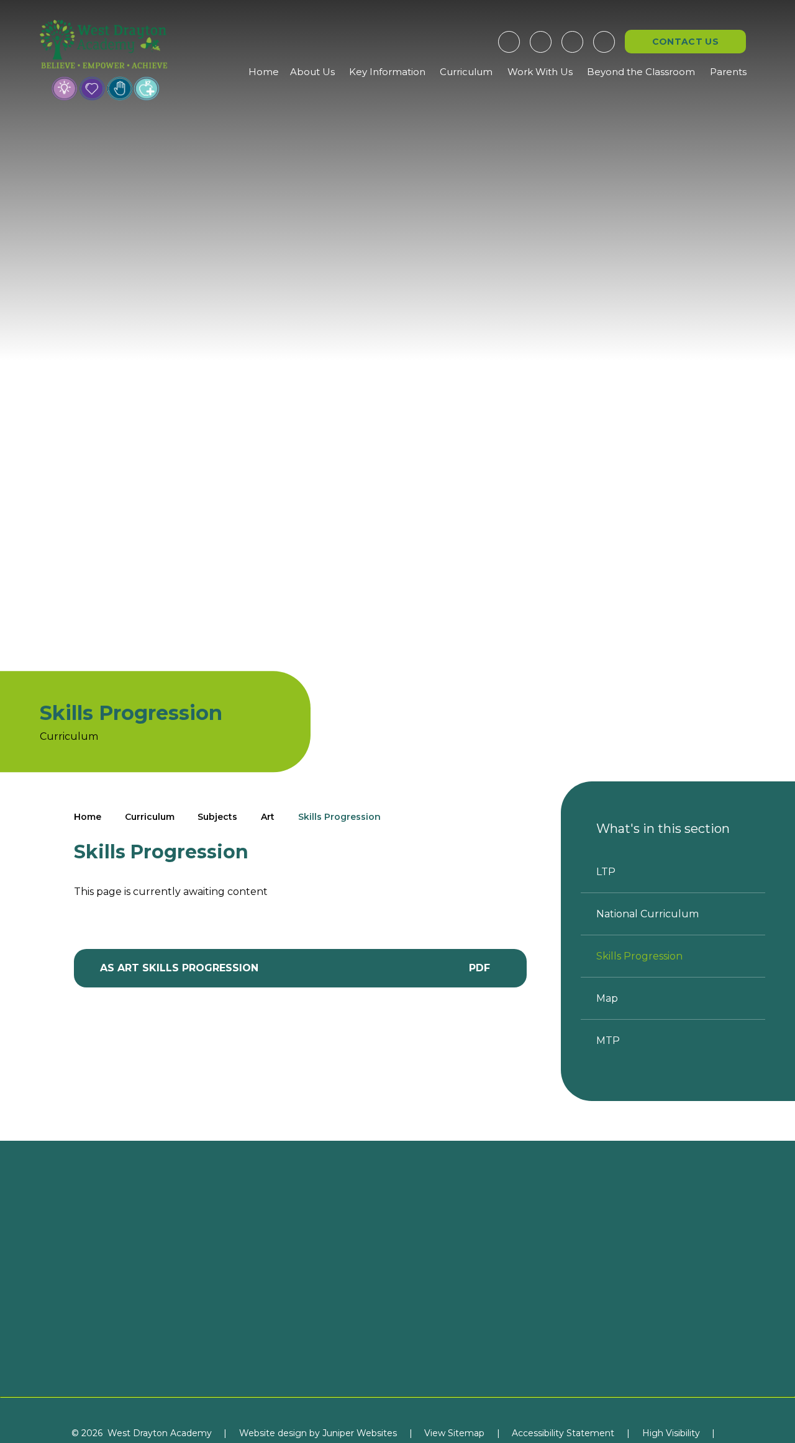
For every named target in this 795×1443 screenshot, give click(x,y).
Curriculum (150, 816)
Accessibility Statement (563, 1433)
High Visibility (671, 1433)
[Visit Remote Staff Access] (509, 42)
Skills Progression (339, 816)
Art (268, 816)
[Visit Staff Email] (540, 42)
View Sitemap (454, 1433)
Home (87, 816)
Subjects (217, 816)
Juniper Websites (359, 1433)
